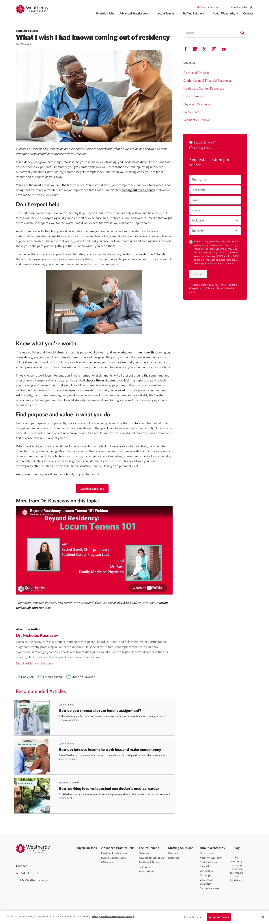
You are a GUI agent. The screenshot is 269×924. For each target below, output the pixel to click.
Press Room (191, 112)
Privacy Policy (204, 288)
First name (199, 179)
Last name (199, 190)
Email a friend (52, 677)
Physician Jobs (105, 13)
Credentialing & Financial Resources (207, 80)
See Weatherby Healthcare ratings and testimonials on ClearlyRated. (236, 869)
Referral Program (210, 7)
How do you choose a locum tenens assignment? (100, 710)
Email (195, 200)
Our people (205, 875)
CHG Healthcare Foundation (209, 864)
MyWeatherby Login (242, 7)
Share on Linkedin (83, 677)
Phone (196, 210)
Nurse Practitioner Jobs (113, 857)
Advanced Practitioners (151, 857)
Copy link (27, 677)
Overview (144, 853)
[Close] (263, 917)
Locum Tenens (66, 704)
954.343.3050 (29, 873)
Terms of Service (225, 288)
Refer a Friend (146, 871)
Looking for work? (205, 142)
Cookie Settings (192, 917)
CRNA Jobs (107, 862)
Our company (207, 853)
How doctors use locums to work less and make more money (110, 749)
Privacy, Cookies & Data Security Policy (113, 916)
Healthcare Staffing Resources (203, 88)
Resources (144, 866)
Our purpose (206, 870)
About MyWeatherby (211, 857)
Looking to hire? (203, 148)
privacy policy (217, 252)
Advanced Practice (196, 72)
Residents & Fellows (69, 782)
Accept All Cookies (219, 917)
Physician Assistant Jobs (114, 853)
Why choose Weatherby (206, 881)
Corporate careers (209, 888)
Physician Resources (197, 104)
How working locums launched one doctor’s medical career (109, 788)
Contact (248, 13)
